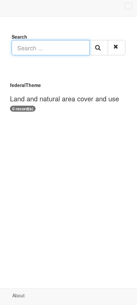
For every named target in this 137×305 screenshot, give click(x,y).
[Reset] (116, 47)
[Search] (98, 47)
